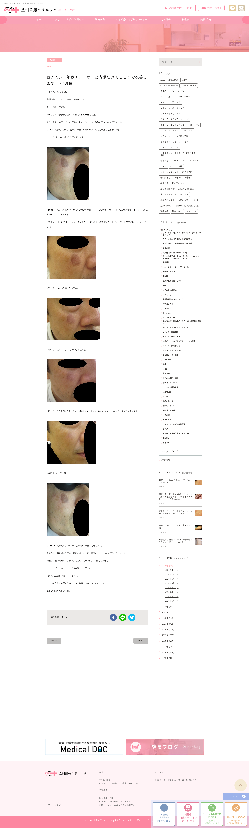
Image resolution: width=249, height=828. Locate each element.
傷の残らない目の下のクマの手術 (175, 177)
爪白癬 (165, 397)
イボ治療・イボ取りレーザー (131, 19)
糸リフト (184, 194)
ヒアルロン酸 (176, 166)
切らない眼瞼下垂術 (170, 378)
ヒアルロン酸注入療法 (171, 337)
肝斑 (196, 200)
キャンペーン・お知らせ (172, 350)
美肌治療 (166, 248)
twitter (131, 617)
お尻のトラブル (169, 406)
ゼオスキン (165, 161)
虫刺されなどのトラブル (172, 281)
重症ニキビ (177, 211)
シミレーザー (166, 136)
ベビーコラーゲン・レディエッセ (176, 267)
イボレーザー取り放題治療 (172, 108)
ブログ (165, 429)
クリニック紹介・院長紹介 (69, 19)
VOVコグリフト (189, 85)
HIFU (184, 80)
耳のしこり (167, 295)
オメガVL (194, 125)
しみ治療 (51, 60)
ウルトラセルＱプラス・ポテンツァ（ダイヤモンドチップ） (182, 234)
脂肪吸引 (166, 262)
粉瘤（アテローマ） (170, 383)
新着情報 (166, 459)
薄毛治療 (164, 211)
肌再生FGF (167, 420)
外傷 (164, 285)
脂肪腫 (165, 276)
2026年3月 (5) (172, 592)
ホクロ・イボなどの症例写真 (174, 424)
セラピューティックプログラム (174, 142)
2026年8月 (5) (172, 570)
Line (122, 617)
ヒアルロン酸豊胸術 (170, 332)
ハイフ (163, 166)
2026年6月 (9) (172, 579)
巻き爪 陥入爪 (169, 410)
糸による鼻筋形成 (168, 194)
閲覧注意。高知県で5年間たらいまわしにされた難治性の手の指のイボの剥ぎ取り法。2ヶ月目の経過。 (176, 496)
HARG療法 (173, 80)
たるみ (181, 91)
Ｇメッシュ (191, 211)
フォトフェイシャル (169, 172)
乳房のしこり (168, 401)
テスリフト (179, 161)
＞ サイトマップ (53, 805)
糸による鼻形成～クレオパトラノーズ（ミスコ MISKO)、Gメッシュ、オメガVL (182, 257)
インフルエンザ (169, 318)
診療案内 (100, 19)
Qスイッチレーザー (169, 85)
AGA (162, 80)
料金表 (185, 19)
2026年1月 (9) (172, 601)
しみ (172, 91)
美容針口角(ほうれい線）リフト (175, 253)
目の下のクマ (178, 183)
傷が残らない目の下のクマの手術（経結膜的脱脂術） (182, 322)
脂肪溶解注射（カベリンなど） (175, 299)
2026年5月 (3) (172, 583)
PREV (54, 641)
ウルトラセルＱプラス (170, 114)
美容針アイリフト (170, 272)
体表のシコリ (168, 304)
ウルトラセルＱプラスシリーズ (174, 119)
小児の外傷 (167, 360)
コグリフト (187, 130)
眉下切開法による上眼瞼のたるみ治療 (177, 243)
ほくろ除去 (165, 19)
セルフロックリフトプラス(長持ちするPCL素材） (179, 154)
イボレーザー (184, 97)
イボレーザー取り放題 (170, 102)
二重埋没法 (167, 392)
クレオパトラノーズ (169, 130)
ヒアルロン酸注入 (170, 290)
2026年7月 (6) (172, 574)
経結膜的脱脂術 (167, 200)
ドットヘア (193, 161)
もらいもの (167, 313)
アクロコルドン (167, 97)
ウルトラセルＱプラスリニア (173, 125)
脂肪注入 (166, 438)
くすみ (163, 91)
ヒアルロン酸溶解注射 (171, 346)
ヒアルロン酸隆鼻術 (170, 387)
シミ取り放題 (182, 136)
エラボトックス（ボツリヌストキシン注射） (180, 341)
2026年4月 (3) (172, 588)
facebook (113, 617)
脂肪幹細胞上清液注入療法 (188, 206)
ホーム (40, 19)
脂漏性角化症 (166, 206)
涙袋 (164, 364)
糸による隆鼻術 (167, 189)
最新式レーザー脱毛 (170, 355)
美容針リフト (184, 200)
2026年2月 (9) (172, 597)
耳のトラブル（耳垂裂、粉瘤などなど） (178, 239)
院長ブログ (206, 19)
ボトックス (167, 309)
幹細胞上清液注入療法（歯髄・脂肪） (177, 433)
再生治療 (164, 183)
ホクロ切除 (187, 172)
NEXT (140, 641)
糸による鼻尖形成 (186, 189)
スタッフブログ (169, 451)
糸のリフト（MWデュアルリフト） (176, 327)
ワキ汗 (165, 369)
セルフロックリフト (169, 147)
